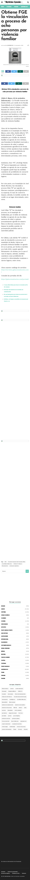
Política (3, 660)
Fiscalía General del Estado (20, 696)
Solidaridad (12, 726)
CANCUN (3, 609)
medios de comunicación (7, 704)
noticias (4, 710)
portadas (4, 715)
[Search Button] (27, 571)
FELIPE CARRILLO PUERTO (6, 630)
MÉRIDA (3, 651)
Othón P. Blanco (18, 563)
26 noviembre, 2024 (18, 45)
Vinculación (5, 565)
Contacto (24, 873)
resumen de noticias (17, 723)
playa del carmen (13, 713)
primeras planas (15, 718)
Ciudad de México (5, 615)
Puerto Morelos (14, 721)
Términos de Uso (16, 873)
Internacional (4, 639)
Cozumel (4, 694)
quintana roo (23, 721)
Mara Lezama (12, 702)
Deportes (3, 627)
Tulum (14, 729)
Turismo (16, 6)
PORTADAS (9, 6)
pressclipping (16, 715)
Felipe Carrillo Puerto (7, 696)
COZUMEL (3, 621)
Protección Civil (5, 721)
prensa (9, 715)
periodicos (4, 713)
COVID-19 (20, 691)
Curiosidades (4, 624)
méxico (20, 707)
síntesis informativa (6, 729)
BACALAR (3, 606)
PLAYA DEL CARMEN (5, 657)
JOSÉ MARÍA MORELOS (6, 645)
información (5, 699)
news (25, 707)
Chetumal (4, 691)
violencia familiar (14, 565)
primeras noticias (6, 718)
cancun (11, 688)
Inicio (2, 6)
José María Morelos (7, 563)
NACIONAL (3, 654)
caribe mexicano (19, 688)
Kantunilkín (4, 702)
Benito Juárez (5, 688)
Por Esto (21, 713)
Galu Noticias (4, 633)
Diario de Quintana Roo (20, 694)
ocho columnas (18, 710)
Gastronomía (4, 636)
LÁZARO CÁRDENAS (5, 648)
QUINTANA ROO (24, 6)
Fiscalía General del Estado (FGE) (16, 561)
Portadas (3, 663)
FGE (5, 561)
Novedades (10, 710)
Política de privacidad (13, 871)
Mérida (15, 707)
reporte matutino (6, 723)
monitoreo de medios (20, 704)
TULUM (2, 672)
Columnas (3, 618)
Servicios (3, 871)
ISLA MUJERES (4, 642)
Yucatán (3, 678)
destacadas (10, 694)
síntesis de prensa (21, 726)
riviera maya (5, 726)
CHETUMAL (3, 612)
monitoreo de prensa (7, 707)
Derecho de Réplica (5, 873)
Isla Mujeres (12, 699)
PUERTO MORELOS (5, 666)
